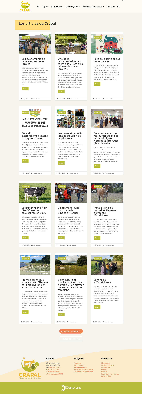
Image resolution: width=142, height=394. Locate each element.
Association (25, 112)
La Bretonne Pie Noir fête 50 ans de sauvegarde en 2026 (35, 214)
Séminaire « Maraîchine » (107, 288)
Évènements (25, 37)
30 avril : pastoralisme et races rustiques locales (35, 140)
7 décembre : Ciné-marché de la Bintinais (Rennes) (71, 214)
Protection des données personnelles (110, 375)
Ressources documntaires (83, 372)
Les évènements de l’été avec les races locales (35, 66)
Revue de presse (71, 37)
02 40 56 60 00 (53, 370)
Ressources (110, 7)
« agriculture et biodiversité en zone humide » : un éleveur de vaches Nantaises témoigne (71, 288)
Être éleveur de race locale (92, 7)
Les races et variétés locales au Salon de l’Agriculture (71, 140)
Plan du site (105, 363)
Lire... (25, 88)
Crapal (44, 7)
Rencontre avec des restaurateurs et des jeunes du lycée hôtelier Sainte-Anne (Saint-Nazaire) (107, 140)
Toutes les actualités (71, 338)
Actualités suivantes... (71, 331)
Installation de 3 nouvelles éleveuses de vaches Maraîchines (107, 214)
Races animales (56, 7)
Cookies (104, 372)
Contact (104, 370)
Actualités (77, 363)
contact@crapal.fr (54, 367)
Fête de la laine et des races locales (107, 66)
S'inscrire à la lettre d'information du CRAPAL (55, 373)
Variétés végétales (71, 7)
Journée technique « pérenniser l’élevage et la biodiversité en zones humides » (35, 288)
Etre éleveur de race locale (83, 370)
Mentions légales (107, 365)
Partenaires (105, 367)
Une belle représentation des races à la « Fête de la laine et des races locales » (71, 66)
